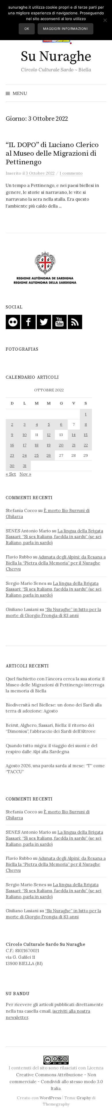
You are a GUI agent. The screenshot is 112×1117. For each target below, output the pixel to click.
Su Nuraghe (56, 56)
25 (36, 455)
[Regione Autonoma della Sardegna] (45, 268)
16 (12, 445)
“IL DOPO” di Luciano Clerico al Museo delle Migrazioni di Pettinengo (52, 153)
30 (12, 465)
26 (49, 455)
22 (86, 445)
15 (86, 434)
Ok (26, 29)
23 (12, 455)
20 (61, 445)
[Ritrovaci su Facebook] (28, 321)
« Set (11, 474)
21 (74, 445)
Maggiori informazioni (65, 29)
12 (49, 434)
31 (24, 465)
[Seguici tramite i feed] (75, 321)
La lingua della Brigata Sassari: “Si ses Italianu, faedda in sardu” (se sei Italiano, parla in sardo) (54, 537)
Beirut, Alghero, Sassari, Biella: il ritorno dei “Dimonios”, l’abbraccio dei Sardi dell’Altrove (51, 728)
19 (49, 445)
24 (24, 455)
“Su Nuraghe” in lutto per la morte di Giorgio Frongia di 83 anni (53, 612)
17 (24, 445)
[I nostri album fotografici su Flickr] (13, 321)
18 (36, 445)
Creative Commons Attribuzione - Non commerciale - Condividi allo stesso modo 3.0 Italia (56, 1081)
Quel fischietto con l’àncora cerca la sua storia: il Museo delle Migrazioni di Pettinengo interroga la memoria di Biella (55, 685)
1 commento (71, 173)
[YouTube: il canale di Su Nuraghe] (59, 321)
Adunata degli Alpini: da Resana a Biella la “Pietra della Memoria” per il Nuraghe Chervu (56, 563)
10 (25, 434)
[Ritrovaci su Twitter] (44, 321)
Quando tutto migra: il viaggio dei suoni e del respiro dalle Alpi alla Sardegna (51, 748)
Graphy (84, 1097)
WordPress (50, 1097)
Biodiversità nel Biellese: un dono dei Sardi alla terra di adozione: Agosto (54, 708)
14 (74, 434)
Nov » (25, 474)
